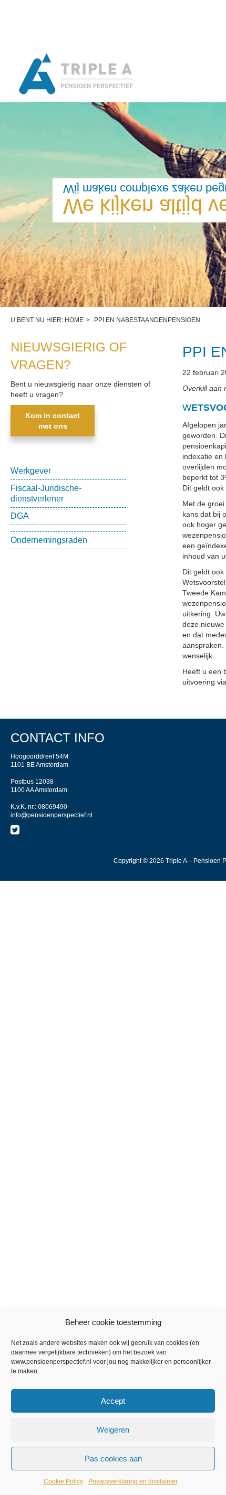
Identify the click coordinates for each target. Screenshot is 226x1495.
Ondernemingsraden (49, 540)
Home (74, 320)
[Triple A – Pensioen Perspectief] (76, 74)
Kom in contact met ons (52, 420)
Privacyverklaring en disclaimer (133, 1481)
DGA (20, 515)
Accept (113, 1400)
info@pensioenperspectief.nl (52, 815)
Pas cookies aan (113, 1458)
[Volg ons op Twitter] (15, 830)
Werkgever (31, 470)
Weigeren (113, 1429)
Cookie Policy (63, 1481)
